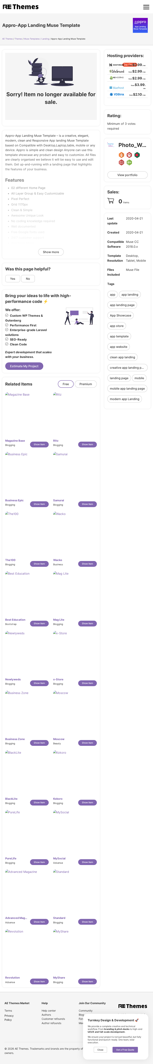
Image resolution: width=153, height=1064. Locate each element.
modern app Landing (124, 399)
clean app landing (122, 357)
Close (100, 1049)
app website (118, 347)
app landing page (122, 305)
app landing (129, 294)
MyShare (59, 977)
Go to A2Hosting (135, 77)
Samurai (58, 500)
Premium (85, 384)
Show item (39, 444)
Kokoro (58, 798)
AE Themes (7, 38)
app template (119, 336)
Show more (51, 252)
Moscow (58, 739)
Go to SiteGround (134, 71)
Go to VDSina (136, 94)
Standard (59, 918)
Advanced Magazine (17, 918)
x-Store (58, 679)
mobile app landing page (127, 388)
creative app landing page (128, 367)
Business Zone (15, 739)
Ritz (55, 440)
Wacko (57, 560)
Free (66, 384)
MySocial (59, 858)
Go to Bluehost (135, 86)
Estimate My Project (24, 366)
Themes (18, 38)
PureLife (10, 858)
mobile (139, 378)
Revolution (12, 977)
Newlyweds (13, 679)
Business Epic (14, 500)
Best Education (15, 619)
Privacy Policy (9, 1017)
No (28, 279)
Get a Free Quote (125, 1049)
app (112, 294)
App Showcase (120, 315)
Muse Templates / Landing (36, 38)
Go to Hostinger (135, 64)
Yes (12, 279)
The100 (10, 560)
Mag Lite (58, 619)
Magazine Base (15, 440)
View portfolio (127, 175)
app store (117, 326)
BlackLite (11, 798)
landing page (119, 378)
